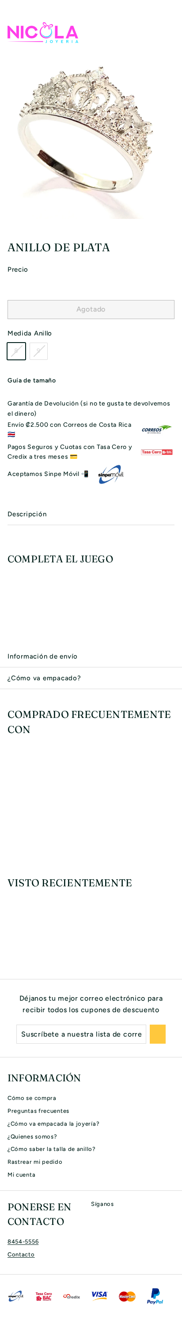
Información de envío (43, 656)
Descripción (27, 514)
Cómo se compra (32, 1098)
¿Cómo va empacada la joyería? (53, 1123)
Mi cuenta (21, 1174)
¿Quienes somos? (32, 1136)
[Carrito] (167, 32)
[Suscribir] (158, 1034)
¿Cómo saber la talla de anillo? (52, 1149)
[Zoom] (174, 210)
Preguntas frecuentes (38, 1110)
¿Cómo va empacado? (44, 678)
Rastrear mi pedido (35, 1161)
